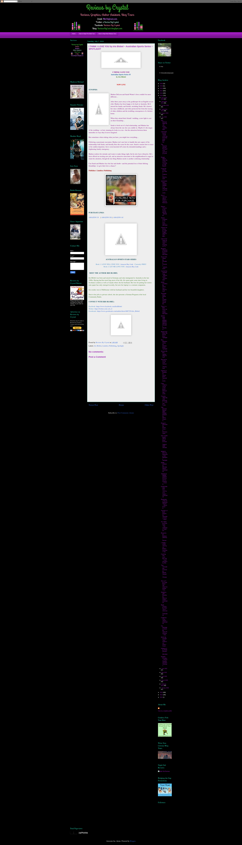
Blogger (132, 841)
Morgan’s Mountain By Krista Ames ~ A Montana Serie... (164, 428)
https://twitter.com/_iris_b (103, 309)
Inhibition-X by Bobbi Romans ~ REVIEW (164, 651)
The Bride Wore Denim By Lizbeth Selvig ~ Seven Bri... (164, 299)
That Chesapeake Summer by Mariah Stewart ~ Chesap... (164, 572)
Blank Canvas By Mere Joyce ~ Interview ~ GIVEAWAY (164, 610)
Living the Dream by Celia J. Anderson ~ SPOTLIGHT (164, 173)
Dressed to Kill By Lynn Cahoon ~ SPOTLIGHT (164, 364)
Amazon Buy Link (127, 264)
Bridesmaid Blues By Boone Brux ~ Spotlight (164, 334)
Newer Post (93, 405)
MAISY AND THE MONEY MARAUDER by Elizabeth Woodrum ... (164, 322)
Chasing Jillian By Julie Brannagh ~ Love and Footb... (164, 400)
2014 (161, 692)
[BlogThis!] (126, 343)
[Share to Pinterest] (131, 343)
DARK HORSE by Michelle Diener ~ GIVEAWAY (164, 467)
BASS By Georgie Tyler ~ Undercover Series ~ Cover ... (164, 641)
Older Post (149, 405)
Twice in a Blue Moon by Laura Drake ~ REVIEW (164, 310)
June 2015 (164, 668)
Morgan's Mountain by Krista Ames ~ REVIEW (164, 251)
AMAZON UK (106, 217)
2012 (161, 697)
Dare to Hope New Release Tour (107, 33)
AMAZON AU (118, 217)
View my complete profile (165, 711)
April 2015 (164, 676)
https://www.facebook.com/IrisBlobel (109, 306)
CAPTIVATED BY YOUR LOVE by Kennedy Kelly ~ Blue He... (164, 137)
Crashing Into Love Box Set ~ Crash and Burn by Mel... (164, 558)
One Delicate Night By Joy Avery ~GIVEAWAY (164, 125)
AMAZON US (94, 217)
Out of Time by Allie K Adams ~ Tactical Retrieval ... (164, 200)
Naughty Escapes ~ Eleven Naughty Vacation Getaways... (164, 661)
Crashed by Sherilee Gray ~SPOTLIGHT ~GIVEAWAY (164, 275)
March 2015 (164, 680)
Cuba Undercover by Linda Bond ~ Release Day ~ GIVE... (164, 389)
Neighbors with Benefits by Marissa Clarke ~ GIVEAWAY (164, 597)
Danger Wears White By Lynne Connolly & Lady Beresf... (164, 162)
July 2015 (164, 117)
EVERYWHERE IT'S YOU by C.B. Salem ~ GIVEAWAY (164, 492)
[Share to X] (128, 343)
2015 (161, 95)
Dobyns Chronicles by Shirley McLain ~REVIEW (164, 211)
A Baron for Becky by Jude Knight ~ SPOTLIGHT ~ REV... (164, 232)
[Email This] (124, 343)
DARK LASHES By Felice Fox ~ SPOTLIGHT (164, 287)
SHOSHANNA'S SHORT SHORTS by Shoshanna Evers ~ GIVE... (164, 187)
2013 (161, 694)
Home (73, 33)
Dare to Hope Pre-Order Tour (87, 33)
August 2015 (164, 113)
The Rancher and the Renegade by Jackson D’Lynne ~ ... (164, 149)
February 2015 (163, 684)
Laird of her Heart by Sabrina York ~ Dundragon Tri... (164, 242)
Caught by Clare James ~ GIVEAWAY (164, 620)
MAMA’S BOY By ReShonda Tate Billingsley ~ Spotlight (164, 456)
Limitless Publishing (109, 346)
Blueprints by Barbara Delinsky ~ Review (164, 536)
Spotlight (120, 346)
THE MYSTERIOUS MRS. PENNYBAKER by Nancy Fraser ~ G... (164, 414)
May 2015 (164, 672)
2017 (161, 90)
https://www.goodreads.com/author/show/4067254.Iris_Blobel (118, 311)
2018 (161, 88)
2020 (161, 83)
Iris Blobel (97, 346)
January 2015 (165, 688)
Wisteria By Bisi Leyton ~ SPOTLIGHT (164, 354)
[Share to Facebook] (129, 343)
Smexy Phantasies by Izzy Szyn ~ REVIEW (164, 221)
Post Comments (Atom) (126, 413)
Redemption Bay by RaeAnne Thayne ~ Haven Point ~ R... (164, 504)
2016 (161, 93)
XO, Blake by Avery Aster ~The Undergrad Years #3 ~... (164, 526)
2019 (161, 86)
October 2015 (165, 105)
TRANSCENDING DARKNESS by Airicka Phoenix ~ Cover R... (164, 479)
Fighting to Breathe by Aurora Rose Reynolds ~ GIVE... (164, 376)
